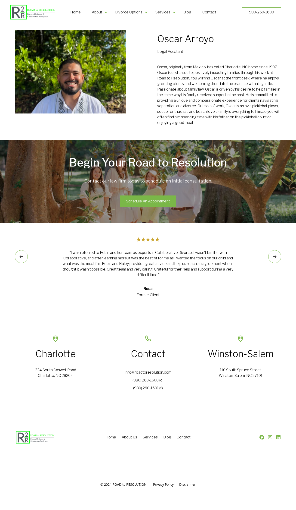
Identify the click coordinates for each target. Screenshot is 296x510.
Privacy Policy (163, 484)
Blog (187, 12)
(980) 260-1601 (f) (148, 388)
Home (75, 12)
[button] (99, 12)
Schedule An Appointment (148, 201)
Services (150, 437)
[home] (31, 12)
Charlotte (55, 353)
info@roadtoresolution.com (148, 372)
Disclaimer (187, 484)
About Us (129, 437)
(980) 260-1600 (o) (148, 380)
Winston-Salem (241, 353)
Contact (209, 12)
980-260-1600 (261, 12)
